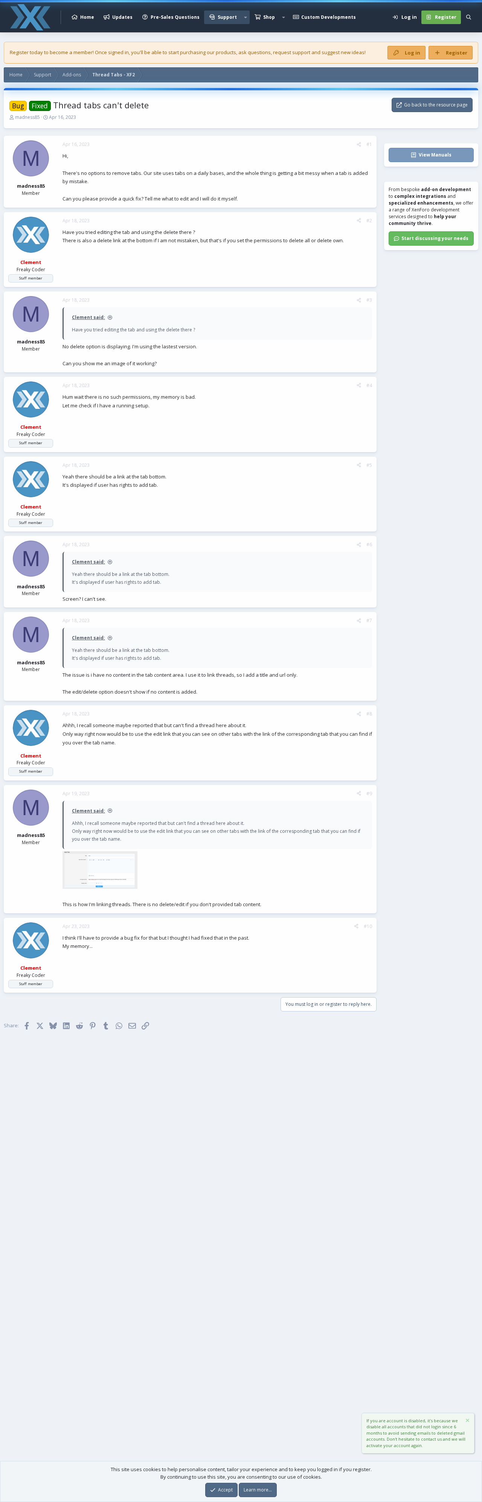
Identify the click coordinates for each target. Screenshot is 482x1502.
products (226, 52)
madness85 (27, 117)
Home (87, 17)
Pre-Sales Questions (175, 17)
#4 (369, 385)
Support (227, 17)
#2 (369, 220)
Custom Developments (328, 17)
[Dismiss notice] (467, 1421)
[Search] (468, 17)
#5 (369, 465)
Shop (269, 17)
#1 (369, 144)
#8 (369, 714)
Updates (122, 17)
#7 (369, 620)
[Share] (359, 144)
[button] (245, 17)
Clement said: (88, 317)
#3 (369, 300)
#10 (368, 926)
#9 (369, 793)
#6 (369, 544)
